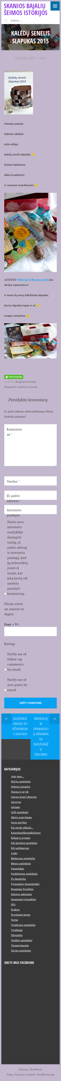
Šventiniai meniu (20, 914)
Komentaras (14, 432)
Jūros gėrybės (19, 822)
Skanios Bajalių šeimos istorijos (25, 9)
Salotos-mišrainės (21, 894)
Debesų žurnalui (20, 786)
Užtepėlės (17, 935)
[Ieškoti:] (24, 20)
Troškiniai (17, 930)
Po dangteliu (18, 879)
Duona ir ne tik (19, 791)
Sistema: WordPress (30, 1069)
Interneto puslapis (14, 512)
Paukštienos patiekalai (24, 873)
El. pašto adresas (14, 498)
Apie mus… (17, 776)
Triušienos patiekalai (23, 925)
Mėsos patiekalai (21, 863)
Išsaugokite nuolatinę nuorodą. (21, 387)
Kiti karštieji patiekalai (24, 843)
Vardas (13, 481)
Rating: (9, 643)
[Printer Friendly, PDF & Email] (13, 376)
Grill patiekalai (19, 812)
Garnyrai (16, 802)
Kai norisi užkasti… (22, 827)
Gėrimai (15, 807)
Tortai (14, 919)
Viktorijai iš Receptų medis (32, 279)
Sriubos (15, 909)
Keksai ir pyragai (20, 838)
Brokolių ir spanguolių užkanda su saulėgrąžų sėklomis (41, 736)
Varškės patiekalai (21, 940)
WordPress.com (45, 1074)
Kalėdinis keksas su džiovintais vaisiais (20, 726)
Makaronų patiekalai (23, 858)
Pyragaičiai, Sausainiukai (25, 884)
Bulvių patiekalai (21, 781)
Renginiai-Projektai (25, 381)
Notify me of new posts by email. (17, 684)
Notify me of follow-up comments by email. (16, 662)
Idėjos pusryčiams (21, 817)
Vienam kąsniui (20, 945)
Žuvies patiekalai (21, 950)
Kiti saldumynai (20, 848)
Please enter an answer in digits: (14, 608)
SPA (13, 904)
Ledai (14, 853)
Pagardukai (17, 868)
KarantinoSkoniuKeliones (26, 832)
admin (42, 58)
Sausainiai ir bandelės (23, 899)
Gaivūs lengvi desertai (24, 797)
